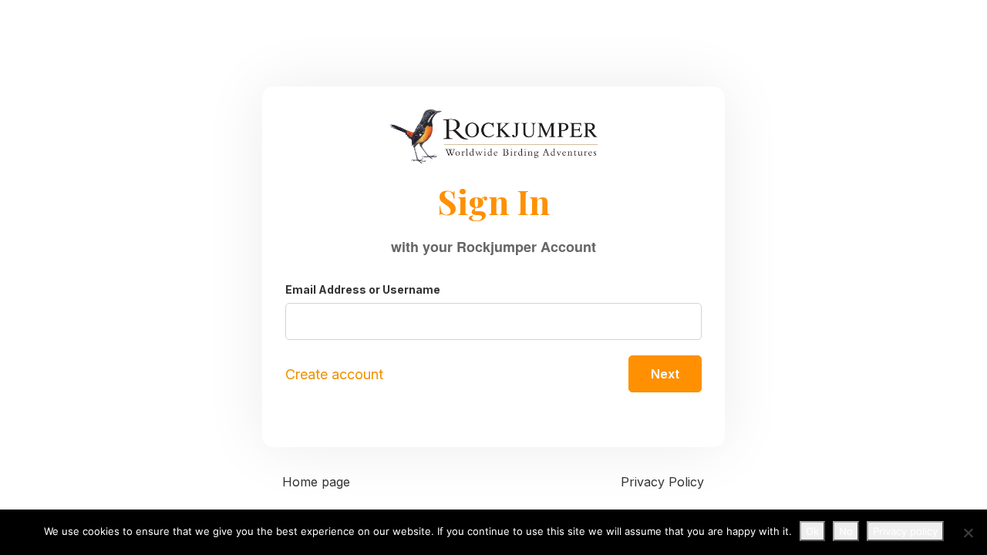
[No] (967, 532)
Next (665, 374)
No (846, 531)
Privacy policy (905, 531)
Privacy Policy (662, 481)
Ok (812, 531)
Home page (316, 481)
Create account (334, 374)
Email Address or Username (362, 289)
